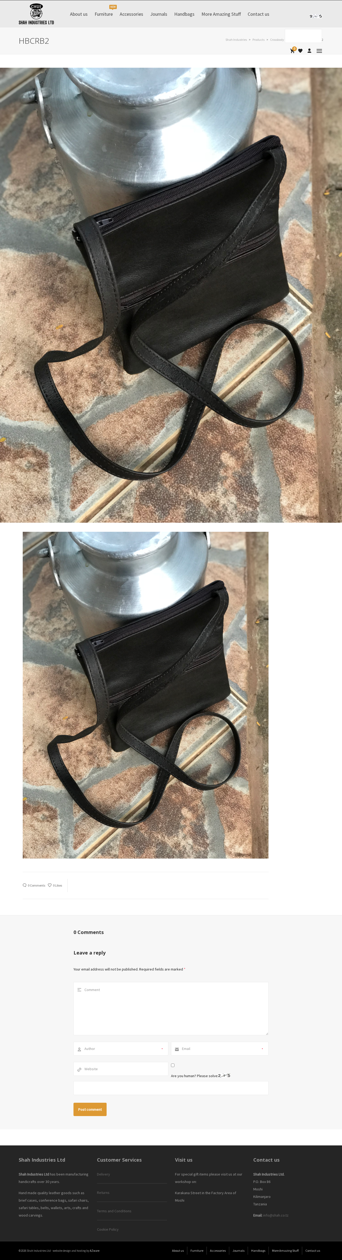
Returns (103, 1192)
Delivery (103, 1174)
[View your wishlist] (300, 51)
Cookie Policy (108, 1229)
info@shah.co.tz (276, 1215)
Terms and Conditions (114, 1211)
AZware (94, 1251)
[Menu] (319, 51)
